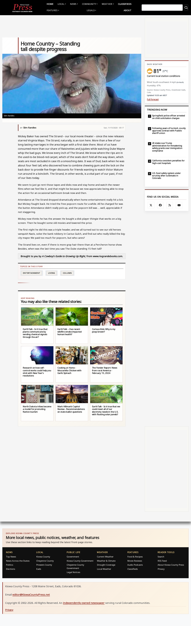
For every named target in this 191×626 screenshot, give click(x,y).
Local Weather (104, 568)
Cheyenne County (45, 560)
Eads (38, 568)
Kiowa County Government (80, 560)
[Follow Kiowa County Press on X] (151, 205)
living (51, 273)
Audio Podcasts (135, 564)
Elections (10, 568)
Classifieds (124, 3)
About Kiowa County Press (171, 564)
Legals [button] (91, 10)
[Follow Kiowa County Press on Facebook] (160, 205)
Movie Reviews (134, 560)
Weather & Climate (106, 560)
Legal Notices (73, 572)
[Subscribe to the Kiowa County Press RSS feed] (169, 205)
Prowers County (44, 564)
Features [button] (52, 10)
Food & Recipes (135, 556)
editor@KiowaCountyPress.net (31, 594)
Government (73, 556)
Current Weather (105, 556)
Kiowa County (43, 556)
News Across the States (17, 560)
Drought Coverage (106, 564)
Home (50, 3)
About (127, 10)
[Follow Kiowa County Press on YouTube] (179, 205)
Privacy (161, 568)
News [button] (73, 3)
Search (161, 556)
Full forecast (153, 99)
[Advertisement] (167, 318)
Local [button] (61, 3)
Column (67, 273)
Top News (11, 556)
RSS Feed (162, 560)
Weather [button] (107, 3)
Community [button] (89, 3)
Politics (9, 564)
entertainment (31, 273)
